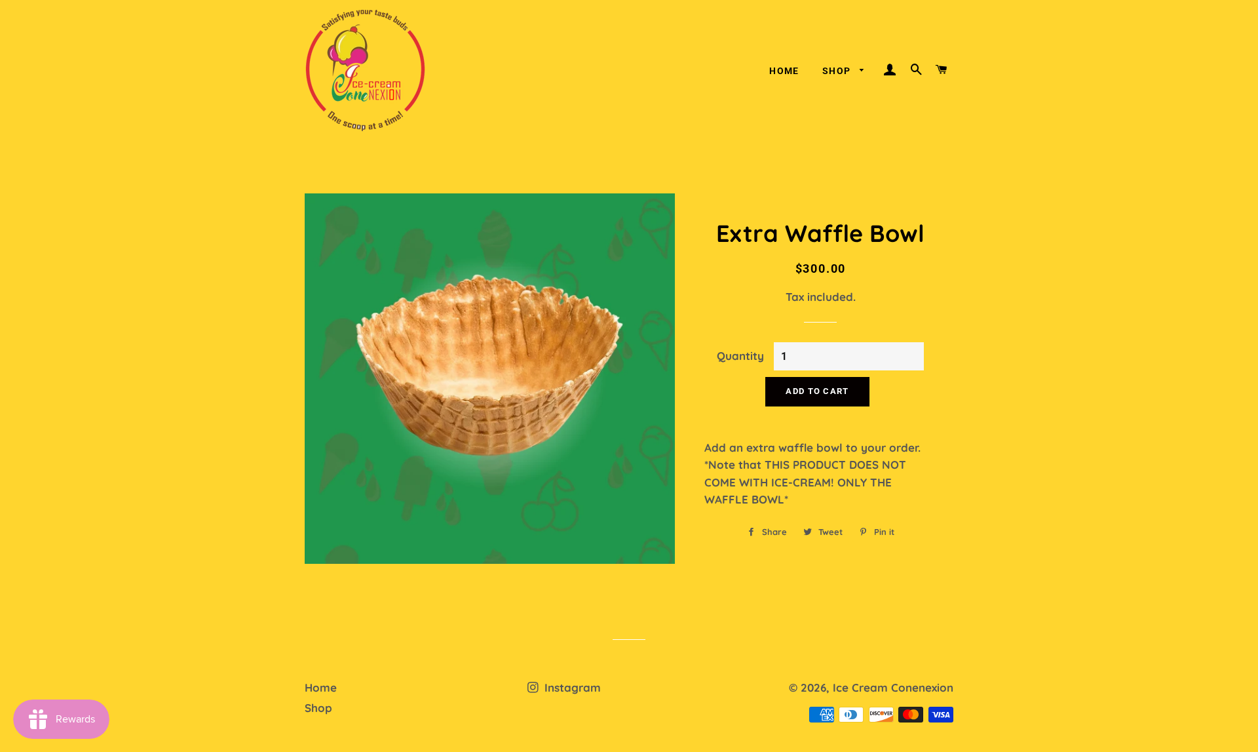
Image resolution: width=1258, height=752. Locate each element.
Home (784, 71)
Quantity (740, 356)
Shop (838, 71)
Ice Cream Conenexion (893, 687)
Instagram (571, 687)
